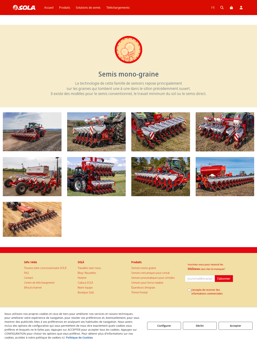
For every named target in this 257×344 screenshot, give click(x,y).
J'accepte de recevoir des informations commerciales (207, 291)
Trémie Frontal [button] (139, 292)
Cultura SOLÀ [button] (85, 282)
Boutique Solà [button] (86, 292)
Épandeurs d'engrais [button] (143, 287)
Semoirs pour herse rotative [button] (147, 282)
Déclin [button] (200, 325)
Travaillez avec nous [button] (89, 268)
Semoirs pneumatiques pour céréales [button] (153, 277)
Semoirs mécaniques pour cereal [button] (150, 273)
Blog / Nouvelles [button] (87, 273)
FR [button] (213, 7)
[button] (24, 7)
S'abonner (223, 278)
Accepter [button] (235, 325)
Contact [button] (28, 277)
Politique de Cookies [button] (79, 337)
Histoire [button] (82, 277)
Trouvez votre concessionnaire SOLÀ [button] (45, 268)
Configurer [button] (164, 325)
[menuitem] (48, 7)
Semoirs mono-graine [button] (143, 268)
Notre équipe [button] (85, 287)
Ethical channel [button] (33, 287)
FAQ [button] (26, 273)
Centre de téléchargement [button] (39, 282)
